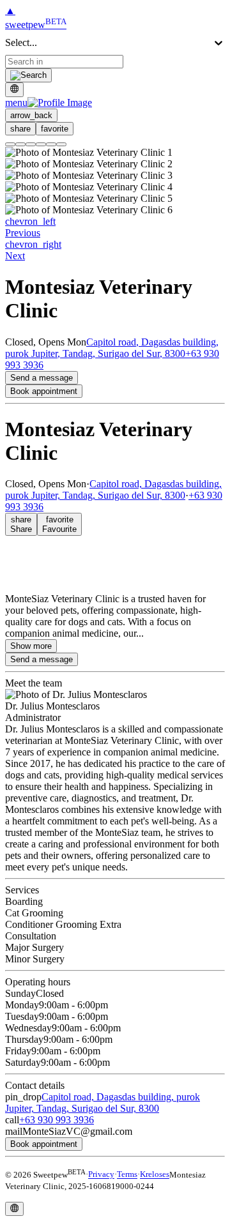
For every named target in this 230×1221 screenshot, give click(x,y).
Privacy (101, 1174)
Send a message (41, 378)
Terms (127, 1174)
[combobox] (64, 61)
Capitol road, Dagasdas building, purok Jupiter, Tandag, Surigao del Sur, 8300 (111, 348)
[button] (48, 102)
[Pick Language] (14, 89)
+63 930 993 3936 (56, 1119)
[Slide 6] (61, 144)
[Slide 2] (20, 144)
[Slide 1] (10, 144)
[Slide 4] (41, 144)
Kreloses (154, 1174)
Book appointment (43, 391)
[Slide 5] (51, 144)
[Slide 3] (31, 144)
